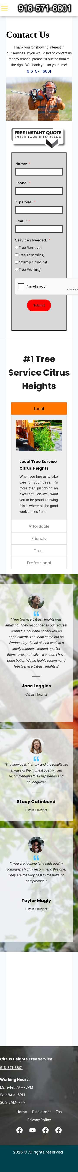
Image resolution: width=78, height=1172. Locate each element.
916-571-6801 (39, 71)
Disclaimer (41, 1111)
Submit (39, 305)
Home (21, 1111)
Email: (21, 221)
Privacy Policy (39, 1119)
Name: (21, 163)
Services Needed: (31, 240)
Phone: (21, 183)
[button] (19, 1130)
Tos (59, 1111)
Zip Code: (23, 202)
